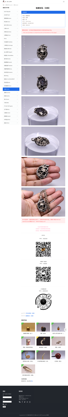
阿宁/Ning (6, 75)
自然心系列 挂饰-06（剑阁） (59, 333)
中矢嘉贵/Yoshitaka (8, 41)
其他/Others (6, 122)
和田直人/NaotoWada (8, 55)
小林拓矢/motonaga (8, 45)
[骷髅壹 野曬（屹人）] (28, 329)
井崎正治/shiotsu (7, 31)
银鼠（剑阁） (58, 347)
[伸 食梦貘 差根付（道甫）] (43, 356)
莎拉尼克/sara (7, 82)
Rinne (5, 38)
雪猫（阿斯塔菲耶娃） (28, 347)
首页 (3, 4)
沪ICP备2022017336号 (37, 415)
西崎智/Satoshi (7, 116)
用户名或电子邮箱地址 (7, 394)
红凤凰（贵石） (58, 361)
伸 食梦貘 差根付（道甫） (44, 361)
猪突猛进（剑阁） (43, 347)
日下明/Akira (6, 109)
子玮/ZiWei (6, 102)
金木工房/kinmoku (8, 25)
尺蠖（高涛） (43, 333)
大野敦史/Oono (7, 35)
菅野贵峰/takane (7, 18)
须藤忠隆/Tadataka (8, 65)
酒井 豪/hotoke (7, 58)
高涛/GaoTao (7, 95)
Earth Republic (7, 11)
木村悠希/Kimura (7, 85)
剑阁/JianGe (6, 89)
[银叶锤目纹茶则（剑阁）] (28, 370)
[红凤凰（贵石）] (58, 356)
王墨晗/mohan (7, 112)
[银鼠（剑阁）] (58, 343)
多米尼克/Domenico (8, 72)
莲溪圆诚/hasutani (8, 62)
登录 (32, 381)
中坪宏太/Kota (7, 119)
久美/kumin (6, 28)
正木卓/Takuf (7, 14)
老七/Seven (6, 99)
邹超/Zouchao (7, 92)
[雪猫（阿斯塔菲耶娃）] (28, 343)
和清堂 (47, 415)
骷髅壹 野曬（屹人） (28, 333)
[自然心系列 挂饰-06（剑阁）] (58, 329)
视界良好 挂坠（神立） (28, 361)
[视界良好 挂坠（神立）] (28, 356)
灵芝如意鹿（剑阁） (30, 313)
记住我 (5, 404)
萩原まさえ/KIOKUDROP (9, 79)
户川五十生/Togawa (8, 106)
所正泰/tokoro (7, 21)
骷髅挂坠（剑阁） (30, 315)
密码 (4, 399)
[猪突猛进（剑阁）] (43, 343)
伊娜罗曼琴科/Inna (8, 68)
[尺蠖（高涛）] (43, 329)
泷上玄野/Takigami (8, 52)
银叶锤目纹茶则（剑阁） (28, 375)
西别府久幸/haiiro (7, 48)
